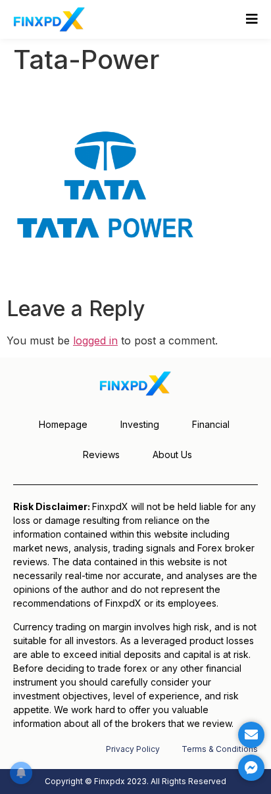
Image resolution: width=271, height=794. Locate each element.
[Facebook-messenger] (251, 768)
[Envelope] (251, 735)
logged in (95, 340)
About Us (172, 454)
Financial (211, 424)
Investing (139, 424)
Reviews (101, 454)
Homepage (63, 424)
